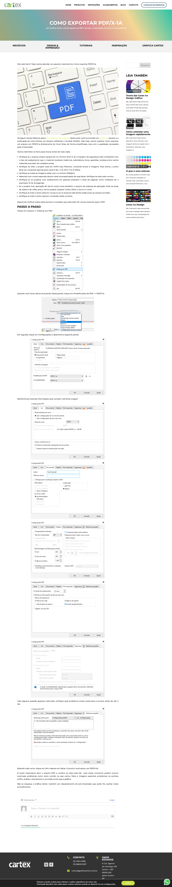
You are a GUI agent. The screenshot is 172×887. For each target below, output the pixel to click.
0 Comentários (119, 28)
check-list (103, 138)
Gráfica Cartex (56, 28)
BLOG (123, 5)
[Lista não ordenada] (49, 816)
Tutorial (107, 28)
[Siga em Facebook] (51, 865)
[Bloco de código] (56, 816)
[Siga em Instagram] (46, 865)
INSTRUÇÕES (94, 5)
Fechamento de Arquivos (57, 138)
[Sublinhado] (38, 816)
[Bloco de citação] (52, 816)
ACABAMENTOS (110, 5)
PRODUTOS (79, 5)
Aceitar (128, 883)
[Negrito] (31, 816)
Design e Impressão (94, 28)
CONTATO (133, 5)
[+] (66, 816)
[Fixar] (42, 816)
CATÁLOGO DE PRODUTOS (154, 5)
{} (63, 816)
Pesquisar (145, 65)
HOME (68, 5)
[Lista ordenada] (45, 816)
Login (112, 800)
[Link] (59, 816)
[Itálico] (35, 816)
